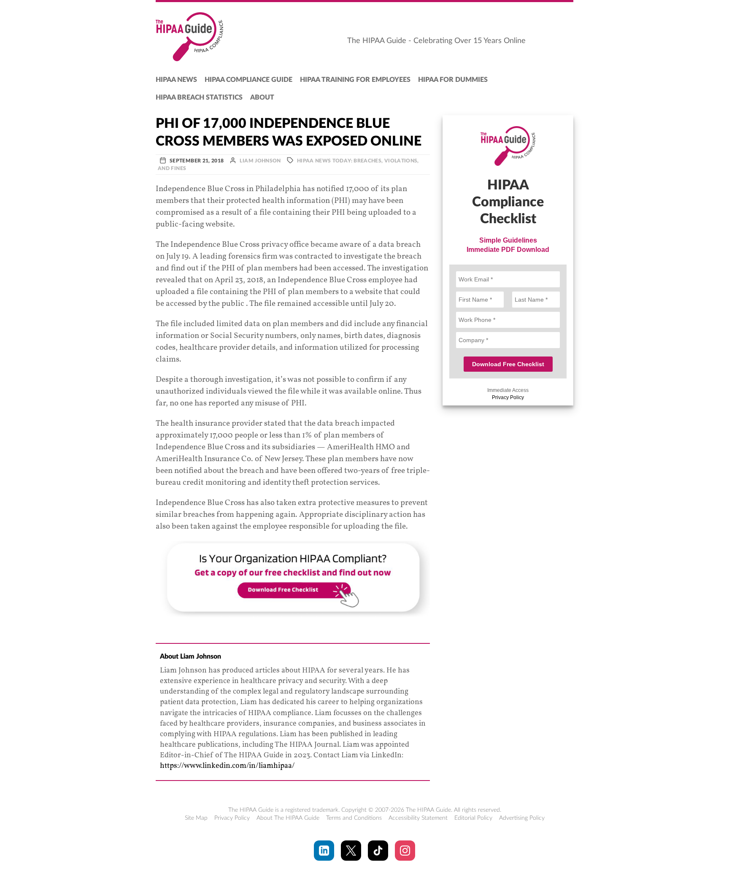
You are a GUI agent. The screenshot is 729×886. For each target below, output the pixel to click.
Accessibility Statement (418, 818)
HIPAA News (176, 79)
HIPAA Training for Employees (355, 79)
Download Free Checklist (508, 364)
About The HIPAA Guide (287, 818)
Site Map (196, 818)
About (262, 97)
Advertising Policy (522, 818)
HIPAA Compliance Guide (248, 79)
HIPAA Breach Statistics (199, 97)
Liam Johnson (260, 160)
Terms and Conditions (354, 818)
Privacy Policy (508, 397)
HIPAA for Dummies (453, 79)
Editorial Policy (473, 818)
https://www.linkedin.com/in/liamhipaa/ (227, 766)
